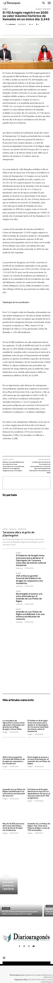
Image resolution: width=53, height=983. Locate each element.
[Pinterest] (25, 30)
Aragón (5, 9)
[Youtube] (33, 946)
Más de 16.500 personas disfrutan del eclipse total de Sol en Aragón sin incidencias (13, 827)
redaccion (12, 24)
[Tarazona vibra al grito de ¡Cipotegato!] (24, 512)
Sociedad (6, 908)
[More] (37, 30)
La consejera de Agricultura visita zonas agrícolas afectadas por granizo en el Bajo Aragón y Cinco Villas (14, 725)
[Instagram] (24, 946)
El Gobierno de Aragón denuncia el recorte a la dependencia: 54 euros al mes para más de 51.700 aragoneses (39, 793)
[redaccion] (4, 24)
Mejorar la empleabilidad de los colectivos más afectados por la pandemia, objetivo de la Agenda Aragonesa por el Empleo (13, 466)
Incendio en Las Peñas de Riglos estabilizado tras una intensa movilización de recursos (30, 615)
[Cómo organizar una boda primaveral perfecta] (9, 879)
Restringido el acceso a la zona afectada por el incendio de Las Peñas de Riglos (29, 597)
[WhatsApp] (31, 30)
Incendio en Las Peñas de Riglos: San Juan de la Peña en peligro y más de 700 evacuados (39, 827)
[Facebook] (13, 30)
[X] (19, 30)
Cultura (5, 529)
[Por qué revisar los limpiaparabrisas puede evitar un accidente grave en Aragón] (21, 906)
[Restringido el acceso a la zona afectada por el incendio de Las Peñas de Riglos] (8, 596)
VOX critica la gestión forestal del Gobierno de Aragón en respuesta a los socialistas (29, 579)
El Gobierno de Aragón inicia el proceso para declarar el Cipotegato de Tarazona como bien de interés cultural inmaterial (31, 560)
